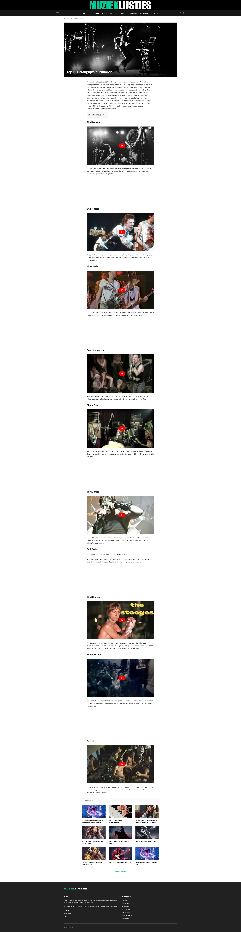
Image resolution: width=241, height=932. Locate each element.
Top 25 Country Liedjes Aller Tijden (119, 842)
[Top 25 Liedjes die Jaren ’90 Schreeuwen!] (94, 853)
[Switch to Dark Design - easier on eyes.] (180, 13)
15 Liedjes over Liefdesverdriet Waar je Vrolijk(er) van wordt (146, 821)
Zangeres (144, 13)
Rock (97, 13)
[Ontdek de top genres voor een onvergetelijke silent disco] (94, 811)
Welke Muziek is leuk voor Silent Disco (147, 863)
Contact (155, 13)
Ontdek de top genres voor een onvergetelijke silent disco (93, 821)
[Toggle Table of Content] (104, 114)
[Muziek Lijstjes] (120, 5)
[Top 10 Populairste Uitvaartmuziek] (120, 811)
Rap (116, 13)
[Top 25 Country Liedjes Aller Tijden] (120, 832)
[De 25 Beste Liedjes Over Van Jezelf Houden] (94, 832)
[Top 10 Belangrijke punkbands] (120, 50)
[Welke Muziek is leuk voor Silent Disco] (147, 853)
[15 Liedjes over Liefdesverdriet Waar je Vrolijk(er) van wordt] (147, 811)
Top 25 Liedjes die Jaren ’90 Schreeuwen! (92, 863)
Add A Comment (120, 871)
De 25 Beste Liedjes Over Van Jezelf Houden (92, 842)
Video (104, 13)
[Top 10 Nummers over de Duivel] (120, 853)
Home (65, 18)
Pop (90, 13)
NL (111, 13)
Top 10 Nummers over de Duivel (120, 862)
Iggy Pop (144, 646)
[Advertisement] (120, 191)
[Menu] (57, 13)
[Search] (184, 13)
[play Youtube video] (122, 146)
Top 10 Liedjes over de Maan (145, 841)
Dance (124, 13)
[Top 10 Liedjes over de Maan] (147, 832)
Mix (83, 13)
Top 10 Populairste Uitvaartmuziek (115, 821)
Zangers (133, 13)
